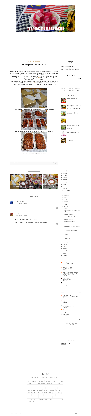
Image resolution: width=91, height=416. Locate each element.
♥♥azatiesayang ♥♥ (20, 201)
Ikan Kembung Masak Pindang (73, 118)
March (65, 206)
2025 (64, 171)
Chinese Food (54, 381)
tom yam (56, 399)
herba (29, 394)
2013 (64, 248)
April (65, 204)
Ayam (29, 381)
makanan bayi (59, 394)
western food (31, 401)
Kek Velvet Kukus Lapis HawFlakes (34, 385)
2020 (64, 181)
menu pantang (42, 397)
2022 (64, 177)
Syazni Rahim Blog (67, 295)
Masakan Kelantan (49, 388)
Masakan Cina (51, 385)
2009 (64, 255)
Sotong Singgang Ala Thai (72, 98)
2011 (64, 251)
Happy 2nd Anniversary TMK (73, 132)
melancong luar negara (33, 397)
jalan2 (33, 394)
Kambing (61, 383)
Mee (56, 388)
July (65, 199)
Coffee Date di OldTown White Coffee (70, 296)
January (65, 242)
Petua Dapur (39, 390)
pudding (55, 397)
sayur (46, 399)
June (65, 201)
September (66, 195)
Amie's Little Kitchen (67, 267)
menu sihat (49, 397)
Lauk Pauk (45, 385)
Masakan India (59, 385)
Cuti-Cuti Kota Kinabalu (40, 383)
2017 (64, 186)
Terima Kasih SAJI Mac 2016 (69, 216)
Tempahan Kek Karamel (68, 214)
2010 (64, 253)
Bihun (38, 381)
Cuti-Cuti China (31, 383)
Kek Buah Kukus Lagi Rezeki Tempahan (72, 241)
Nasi (29, 390)
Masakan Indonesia (32, 388)
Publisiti (45, 390)
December (66, 190)
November (66, 192)
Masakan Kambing (40, 388)
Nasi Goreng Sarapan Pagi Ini (68, 306)
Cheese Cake (48, 381)
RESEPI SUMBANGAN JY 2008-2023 (70, 272)
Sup (34, 392)
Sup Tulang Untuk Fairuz (67, 268)
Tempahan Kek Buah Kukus (34, 61)
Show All (80, 287)
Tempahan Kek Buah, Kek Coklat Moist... (49, 187)
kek (37, 394)
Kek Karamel (66, 224)
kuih (50, 394)
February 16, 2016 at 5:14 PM (21, 215)
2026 (64, 170)
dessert (59, 392)
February (66, 208)
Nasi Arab (33, 390)
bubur (50, 392)
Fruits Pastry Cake (50, 383)
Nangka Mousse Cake (67, 279)
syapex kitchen (66, 278)
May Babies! (65, 315)
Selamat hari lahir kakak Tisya (68, 263)
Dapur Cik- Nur (66, 262)
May (65, 202)
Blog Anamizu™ (66, 314)
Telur (38, 392)
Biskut (42, 381)
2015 (64, 244)
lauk (54, 394)
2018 (64, 184)
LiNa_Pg (17, 213)
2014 (64, 246)
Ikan (56, 383)
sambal (41, 399)
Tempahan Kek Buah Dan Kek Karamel (33, 187)
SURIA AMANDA (66, 305)
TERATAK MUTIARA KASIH (69, 282)
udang (61, 399)
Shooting (30, 392)
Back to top (78, 413)
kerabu (41, 394)
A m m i (64, 300)
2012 (64, 250)
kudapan (46, 394)
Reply (57, 207)
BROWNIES (34, 381)
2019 (64, 182)
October (66, 193)
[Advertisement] (45, 47)
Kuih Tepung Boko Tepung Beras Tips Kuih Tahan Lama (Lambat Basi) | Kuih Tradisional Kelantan (74, 107)
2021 (64, 179)
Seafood (58, 390)
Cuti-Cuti (61, 381)
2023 (64, 175)
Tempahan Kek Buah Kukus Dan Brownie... (17, 187)
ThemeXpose (21, 413)
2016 (64, 188)
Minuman (60, 388)
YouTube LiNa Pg (44, 392)
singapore (51, 399)
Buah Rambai (65, 310)
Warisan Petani (66, 309)
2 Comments (12, 160)
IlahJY (38, 78)
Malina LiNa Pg (32, 82)
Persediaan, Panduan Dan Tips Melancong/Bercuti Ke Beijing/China (73, 127)
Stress (64, 301)
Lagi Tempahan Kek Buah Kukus (70, 230)
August (65, 197)
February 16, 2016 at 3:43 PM (21, 203)
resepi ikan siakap (31, 399)
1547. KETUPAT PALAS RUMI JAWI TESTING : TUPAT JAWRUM (70, 274)
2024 (64, 173)
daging (54, 392)
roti (37, 399)
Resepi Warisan (51, 390)
